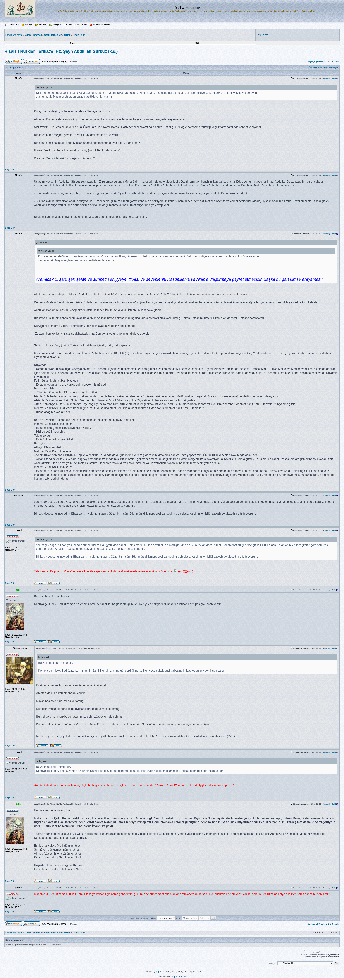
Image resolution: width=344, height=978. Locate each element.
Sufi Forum (14, 25)
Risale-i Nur (79, 35)
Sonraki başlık (331, 67)
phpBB (159, 971)
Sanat (69, 25)
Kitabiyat (29, 25)
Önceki (321, 62)
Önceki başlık (315, 67)
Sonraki (335, 62)
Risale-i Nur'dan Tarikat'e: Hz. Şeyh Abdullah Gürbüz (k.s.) (61, 51)
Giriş (72, 43)
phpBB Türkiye (179, 976)
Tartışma (57, 25)
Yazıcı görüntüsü (14, 67)
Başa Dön (10, 169)
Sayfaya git (313, 62)
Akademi (43, 25)
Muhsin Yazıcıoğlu (101, 25)
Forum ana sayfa (14, 933)
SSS (197, 43)
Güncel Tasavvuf (33, 35)
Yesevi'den (82, 25)
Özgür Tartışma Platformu (57, 35)
